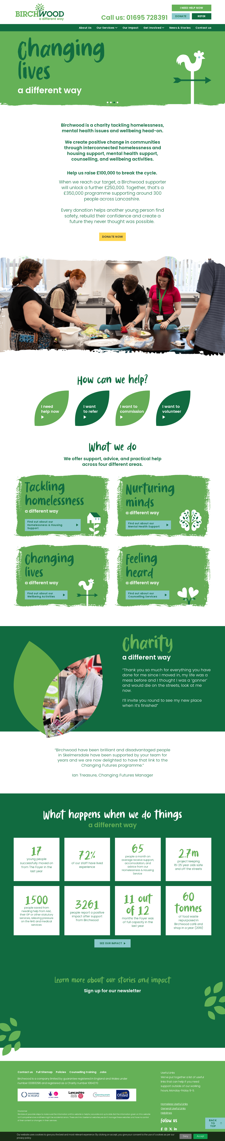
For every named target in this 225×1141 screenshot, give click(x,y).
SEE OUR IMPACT (111, 943)
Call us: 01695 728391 (134, 17)
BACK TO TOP (213, 1123)
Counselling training (82, 1072)
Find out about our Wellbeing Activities (41, 595)
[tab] (107, 102)
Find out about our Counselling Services (142, 595)
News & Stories (180, 28)
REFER (202, 16)
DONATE (180, 16)
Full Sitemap (44, 1072)
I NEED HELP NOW (191, 8)
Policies (61, 1072)
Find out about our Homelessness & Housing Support (44, 525)
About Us (85, 28)
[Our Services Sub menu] (116, 27)
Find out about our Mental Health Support (144, 525)
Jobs (103, 1072)
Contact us (203, 28)
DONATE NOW (112, 237)
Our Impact (131, 28)
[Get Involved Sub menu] (163, 27)
